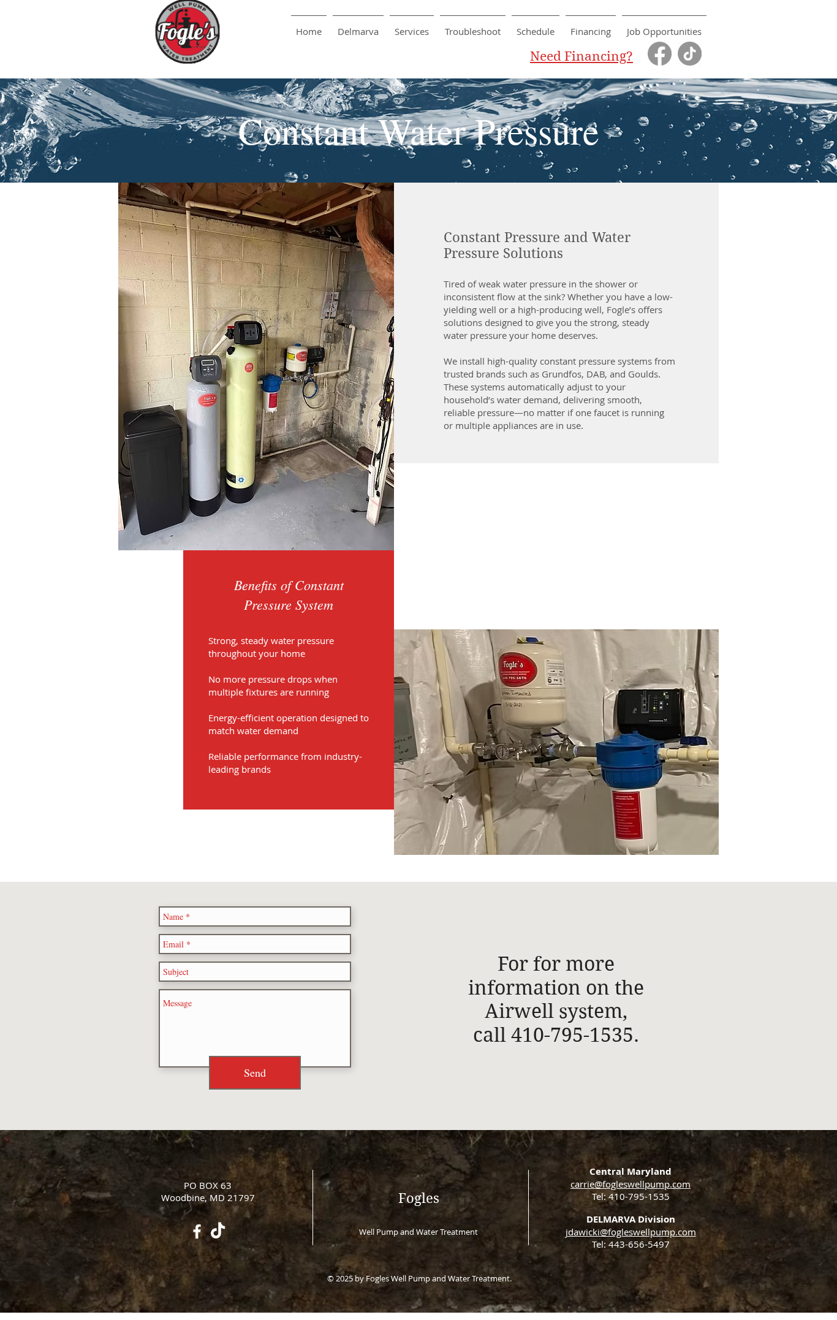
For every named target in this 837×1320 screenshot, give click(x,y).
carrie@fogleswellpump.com (630, 1184)
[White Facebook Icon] (196, 1231)
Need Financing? (581, 56)
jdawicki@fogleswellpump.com (631, 1232)
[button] (412, 26)
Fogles (418, 1198)
